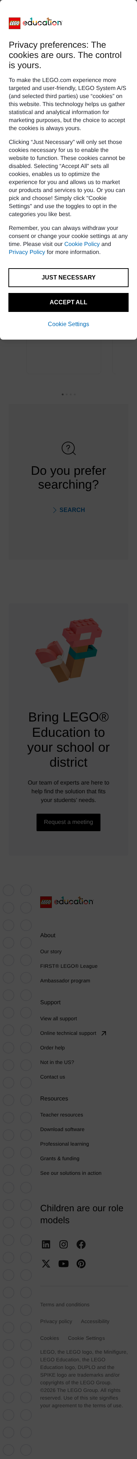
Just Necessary (69, 277)
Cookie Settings (68, 324)
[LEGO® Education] (36, 23)
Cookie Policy (82, 244)
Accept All (68, 302)
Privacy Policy (27, 252)
